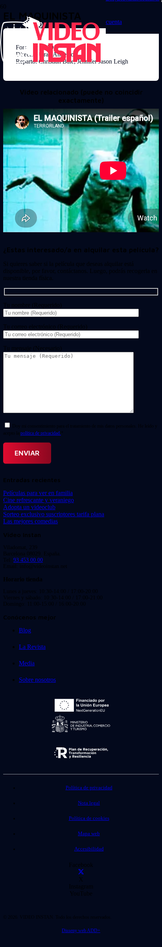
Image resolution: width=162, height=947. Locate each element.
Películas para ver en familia (38, 493)
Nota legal (89, 803)
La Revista (32, 646)
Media (27, 663)
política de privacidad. (40, 433)
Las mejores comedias (30, 521)
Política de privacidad (89, 787)
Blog (25, 630)
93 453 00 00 (28, 560)
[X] (81, 872)
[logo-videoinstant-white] (50, 61)
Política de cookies (89, 818)
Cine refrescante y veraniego (38, 500)
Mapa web (89, 833)
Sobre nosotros (37, 679)
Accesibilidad (89, 849)
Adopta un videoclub (29, 507)
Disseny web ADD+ (81, 930)
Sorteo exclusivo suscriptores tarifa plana (53, 514)
